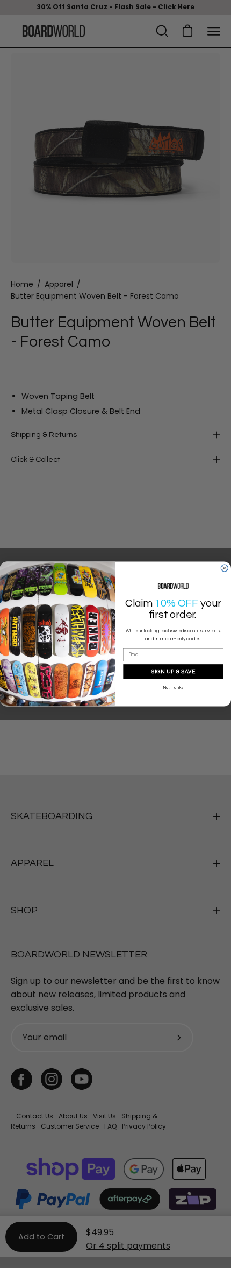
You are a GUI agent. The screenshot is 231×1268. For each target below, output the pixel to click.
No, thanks (173, 688)
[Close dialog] (224, 568)
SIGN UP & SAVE (173, 671)
